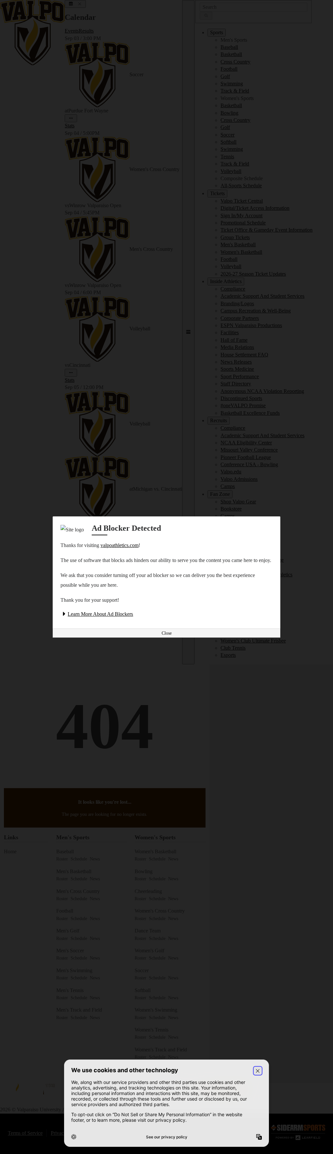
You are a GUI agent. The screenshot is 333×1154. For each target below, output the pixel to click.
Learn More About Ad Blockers (100, 614)
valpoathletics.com (119, 545)
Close (167, 633)
